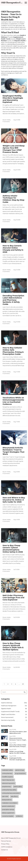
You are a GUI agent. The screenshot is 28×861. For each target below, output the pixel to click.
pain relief (5, 796)
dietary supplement (8, 813)
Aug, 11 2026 (12, 742)
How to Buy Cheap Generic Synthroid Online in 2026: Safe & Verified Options (13, 646)
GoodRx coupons (7, 776)
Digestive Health (14, 708)
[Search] (25, 692)
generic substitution (8, 806)
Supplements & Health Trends (14, 711)
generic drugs (19, 770)
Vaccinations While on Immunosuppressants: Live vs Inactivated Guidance (13, 401)
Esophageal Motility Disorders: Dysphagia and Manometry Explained (13, 99)
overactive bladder (7, 816)
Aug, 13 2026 (12, 729)
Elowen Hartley (7, 119)
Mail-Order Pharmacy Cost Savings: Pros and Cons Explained (13, 597)
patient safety (18, 786)
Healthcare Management (14, 705)
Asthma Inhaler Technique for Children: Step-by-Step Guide (13, 199)
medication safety (7, 770)
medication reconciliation (9, 803)
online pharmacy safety (9, 790)
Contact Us (4, 850)
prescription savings (8, 809)
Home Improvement (14, 717)
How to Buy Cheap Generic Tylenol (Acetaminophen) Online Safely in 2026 (13, 548)
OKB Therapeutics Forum (12, 2)
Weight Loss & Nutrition (14, 714)
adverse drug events (8, 783)
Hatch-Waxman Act (8, 780)
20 (23, 684)
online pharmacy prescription (11, 793)
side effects (14, 796)
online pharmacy (7, 773)
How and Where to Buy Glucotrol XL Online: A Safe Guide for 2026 (14, 500)
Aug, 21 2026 (12, 755)
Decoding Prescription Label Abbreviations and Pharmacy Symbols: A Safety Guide (13, 300)
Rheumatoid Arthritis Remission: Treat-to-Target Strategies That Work (13, 451)
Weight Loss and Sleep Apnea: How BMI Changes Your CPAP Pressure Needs (14, 149)
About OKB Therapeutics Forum (11, 838)
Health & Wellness (14, 703)
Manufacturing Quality (14, 720)
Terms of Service (6, 841)
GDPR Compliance (6, 847)
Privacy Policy (5, 844)
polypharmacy (6, 786)
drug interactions (20, 773)
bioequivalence (6, 799)
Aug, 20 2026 (12, 749)
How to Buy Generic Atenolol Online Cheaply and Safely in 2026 (13, 249)
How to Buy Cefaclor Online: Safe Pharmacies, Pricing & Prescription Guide (13, 351)
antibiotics (19, 816)
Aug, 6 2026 (12, 736)
